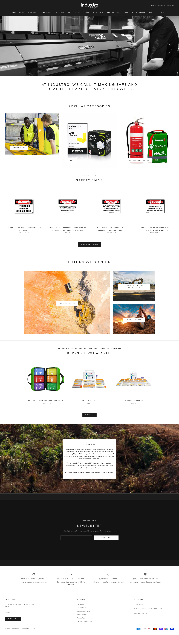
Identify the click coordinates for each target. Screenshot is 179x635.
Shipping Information (84, 611)
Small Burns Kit (89, 401)
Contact (163, 12)
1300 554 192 (138, 604)
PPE (126, 12)
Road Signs (33, 12)
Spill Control (74, 12)
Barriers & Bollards (94, 12)
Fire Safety (47, 12)
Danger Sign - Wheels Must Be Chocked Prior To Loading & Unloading (155, 229)
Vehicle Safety (114, 12)
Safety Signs (18, 12)
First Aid (60, 12)
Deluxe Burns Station (133, 401)
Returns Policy (81, 608)
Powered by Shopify (28, 629)
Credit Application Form (84, 621)
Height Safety (138, 12)
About (152, 12)
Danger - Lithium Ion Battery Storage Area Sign (24, 229)
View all (89, 415)
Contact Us (80, 604)
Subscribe (106, 538)
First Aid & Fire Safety (138, 160)
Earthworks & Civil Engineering (134, 287)
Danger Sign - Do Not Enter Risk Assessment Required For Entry (111, 229)
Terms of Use (81, 618)
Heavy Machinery (134, 320)
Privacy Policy (81, 615)
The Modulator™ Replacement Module (45, 401)
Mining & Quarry (67, 303)
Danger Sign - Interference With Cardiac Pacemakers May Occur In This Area (67, 229)
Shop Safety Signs (89, 244)
